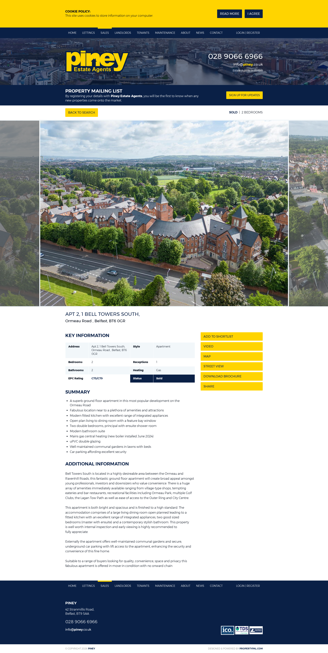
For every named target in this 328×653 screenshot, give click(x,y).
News (200, 33)
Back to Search (81, 112)
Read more (229, 14)
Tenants (143, 33)
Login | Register (248, 33)
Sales (105, 33)
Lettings (88, 33)
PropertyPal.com (251, 648)
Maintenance (165, 33)
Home (72, 33)
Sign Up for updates (244, 95)
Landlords (123, 33)
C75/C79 (97, 378)
